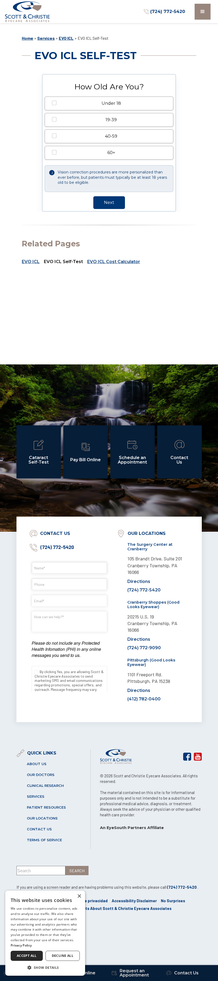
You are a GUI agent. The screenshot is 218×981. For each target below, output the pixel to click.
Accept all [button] (27, 955)
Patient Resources (46, 807)
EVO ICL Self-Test (63, 261)
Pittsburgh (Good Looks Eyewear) (151, 662)
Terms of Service (44, 840)
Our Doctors (40, 775)
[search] (77, 870)
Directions (138, 581)
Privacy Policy (21, 945)
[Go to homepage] (27, 11)
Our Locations (42, 818)
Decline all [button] (62, 955)
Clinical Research (45, 786)
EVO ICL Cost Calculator (113, 261)
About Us (37, 764)
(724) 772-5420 (56, 547)
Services (46, 38)
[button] (203, 12)
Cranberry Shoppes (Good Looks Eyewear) (153, 604)
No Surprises (173, 900)
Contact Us (39, 829)
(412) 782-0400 (144, 698)
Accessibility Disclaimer (134, 900)
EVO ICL (66, 38)
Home (27, 38)
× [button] (79, 896)
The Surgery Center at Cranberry (150, 546)
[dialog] (45, 933)
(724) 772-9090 (144, 647)
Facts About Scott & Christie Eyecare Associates (125, 908)
